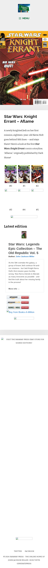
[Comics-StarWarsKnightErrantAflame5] (37, 204)
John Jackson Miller (25, 256)
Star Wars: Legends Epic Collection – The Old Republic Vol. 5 (25, 248)
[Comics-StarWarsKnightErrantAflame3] (24, 104)
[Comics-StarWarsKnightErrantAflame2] (37, 180)
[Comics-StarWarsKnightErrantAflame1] (24, 180)
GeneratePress (24, 564)
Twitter (18, 551)
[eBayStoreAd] (24, 343)
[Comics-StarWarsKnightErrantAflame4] (24, 204)
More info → (14, 289)
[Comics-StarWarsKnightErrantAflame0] (11, 180)
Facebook (29, 551)
